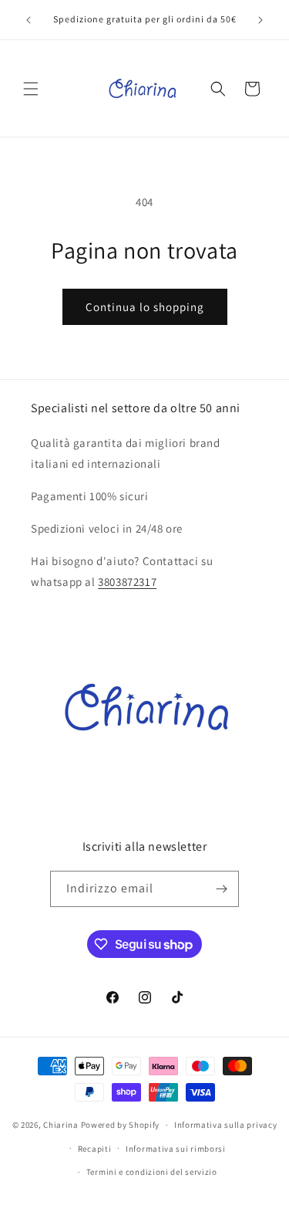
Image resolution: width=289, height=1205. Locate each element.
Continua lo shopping (145, 307)
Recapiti (95, 1148)
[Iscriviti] (221, 889)
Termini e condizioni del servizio (151, 1171)
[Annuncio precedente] (28, 20)
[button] (31, 89)
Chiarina (61, 1124)
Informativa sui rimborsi (176, 1148)
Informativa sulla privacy (225, 1124)
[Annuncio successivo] (260, 20)
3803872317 (127, 581)
